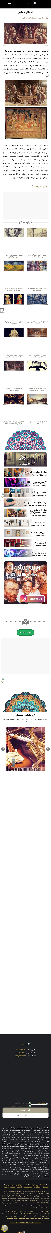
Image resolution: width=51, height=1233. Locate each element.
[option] (25, 749)
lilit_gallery (20, 1052)
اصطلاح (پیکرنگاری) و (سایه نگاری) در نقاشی (37, 356)
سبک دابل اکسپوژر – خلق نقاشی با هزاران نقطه (37, 389)
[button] (9, 4)
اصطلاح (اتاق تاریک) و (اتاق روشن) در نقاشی (37, 256)
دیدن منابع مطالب (40, 186)
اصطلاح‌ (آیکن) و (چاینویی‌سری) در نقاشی (37, 323)
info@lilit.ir (20, 1049)
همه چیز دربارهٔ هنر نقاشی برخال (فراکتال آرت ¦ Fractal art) (13, 423)
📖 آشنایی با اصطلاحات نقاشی (35, 18)
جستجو (24, 1110)
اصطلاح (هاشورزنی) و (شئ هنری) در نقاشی (14, 256)
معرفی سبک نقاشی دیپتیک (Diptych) (14, 323)
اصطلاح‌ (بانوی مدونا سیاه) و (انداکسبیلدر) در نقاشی (14, 356)
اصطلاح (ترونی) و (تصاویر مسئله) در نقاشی (14, 389)
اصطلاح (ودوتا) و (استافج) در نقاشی (37, 423)
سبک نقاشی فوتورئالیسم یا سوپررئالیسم (37, 289)
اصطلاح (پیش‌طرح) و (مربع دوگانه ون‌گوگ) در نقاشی (14, 289)
